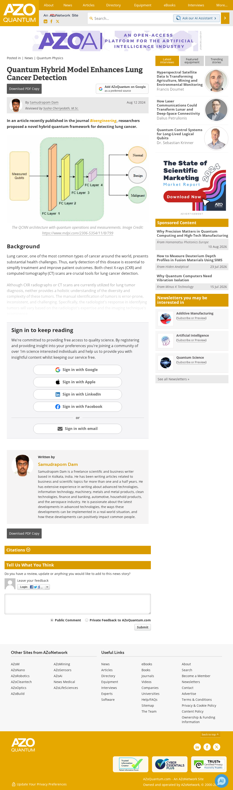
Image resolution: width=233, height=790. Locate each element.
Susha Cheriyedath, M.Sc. (61, 108)
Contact (187, 688)
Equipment (109, 682)
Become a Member (196, 676)
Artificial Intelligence (192, 335)
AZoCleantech (21, 682)
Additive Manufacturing (194, 313)
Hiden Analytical (177, 266)
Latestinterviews (167, 60)
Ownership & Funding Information (198, 719)
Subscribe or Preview (191, 318)
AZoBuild (18, 693)
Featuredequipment (192, 60)
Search (187, 670)
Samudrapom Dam (58, 464)
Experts (107, 693)
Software (108, 699)
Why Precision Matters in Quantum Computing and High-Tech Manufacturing (192, 233)
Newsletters (191, 682)
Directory (108, 676)
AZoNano (18, 670)
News (29, 58)
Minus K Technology (179, 287)
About (186, 664)
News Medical (64, 682)
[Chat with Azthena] (221, 781)
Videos (147, 682)
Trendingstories (217, 60)
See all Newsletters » (173, 379)
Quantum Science (190, 357)
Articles (107, 670)
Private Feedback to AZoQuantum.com (120, 620)
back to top (209, 734)
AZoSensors (62, 670)
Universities (151, 693)
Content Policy (192, 711)
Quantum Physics (50, 58)
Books (146, 670)
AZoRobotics (20, 676)
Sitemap (148, 705)
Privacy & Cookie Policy (199, 705)
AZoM (15, 664)
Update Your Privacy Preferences (41, 784)
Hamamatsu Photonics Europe (187, 242)
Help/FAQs (149, 699)
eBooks (147, 664)
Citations (16, 550)
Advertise (189, 693)
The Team (149, 711)
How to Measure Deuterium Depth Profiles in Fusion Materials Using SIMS (189, 258)
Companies (150, 688)
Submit (142, 627)
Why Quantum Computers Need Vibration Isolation (184, 278)
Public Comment (68, 620)
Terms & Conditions (197, 699)
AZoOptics (18, 688)
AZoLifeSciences (66, 688)
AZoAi (58, 676)
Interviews (109, 688)
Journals (148, 676)
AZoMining (62, 664)
